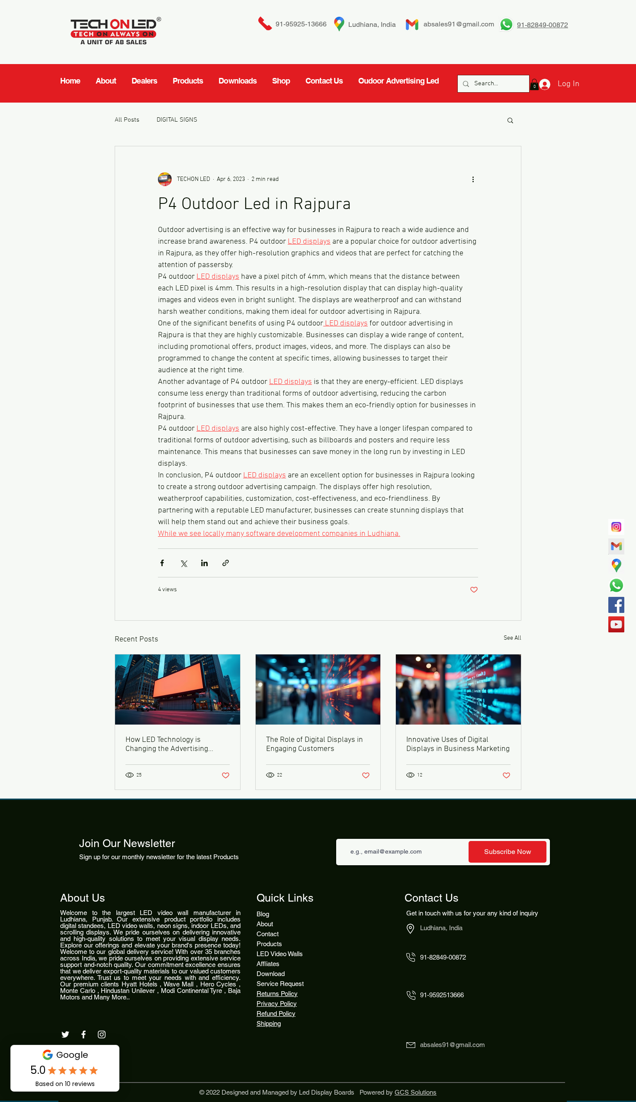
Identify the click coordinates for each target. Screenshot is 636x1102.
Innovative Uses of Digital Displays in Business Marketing (458, 744)
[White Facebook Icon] (83, 1034)
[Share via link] (226, 563)
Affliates (268, 963)
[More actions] (473, 179)
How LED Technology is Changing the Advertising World (166, 744)
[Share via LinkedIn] (204, 563)
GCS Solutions (416, 1092)
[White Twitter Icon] (65, 1034)
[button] (510, 119)
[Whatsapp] (616, 585)
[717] (616, 527)
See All (512, 638)
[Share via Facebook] (162, 563)
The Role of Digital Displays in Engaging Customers (314, 744)
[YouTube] (616, 624)
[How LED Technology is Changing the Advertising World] (177, 689)
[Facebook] (616, 605)
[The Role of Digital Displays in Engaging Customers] (318, 689)
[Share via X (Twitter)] (183, 563)
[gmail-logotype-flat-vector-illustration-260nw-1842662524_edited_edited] (616, 546)
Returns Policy (277, 993)
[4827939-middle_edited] (616, 566)
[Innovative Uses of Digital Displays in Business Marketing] (458, 689)
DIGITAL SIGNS (177, 120)
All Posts (127, 120)
